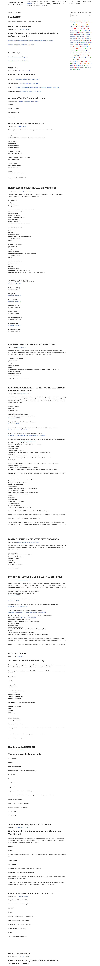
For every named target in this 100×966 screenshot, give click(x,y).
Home (9, 12)
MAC (73, 1)
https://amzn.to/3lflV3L (14, 424)
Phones (36, 3)
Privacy (49, 3)
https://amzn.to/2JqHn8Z (14, 301)
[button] (79, 3)
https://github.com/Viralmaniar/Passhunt (18, 61)
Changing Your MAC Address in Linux (26, 98)
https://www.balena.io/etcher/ (28, 441)
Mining (78, 1)
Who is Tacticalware (32, 1)
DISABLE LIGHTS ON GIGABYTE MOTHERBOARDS (33, 539)
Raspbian (64, 3)
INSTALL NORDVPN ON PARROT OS (26, 123)
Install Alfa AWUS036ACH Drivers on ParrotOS (31, 893)
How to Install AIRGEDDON (21, 747)
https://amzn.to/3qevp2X (14, 295)
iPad (64, 1)
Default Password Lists (19, 26)
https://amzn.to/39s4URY (14, 325)
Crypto (53, 1)
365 (41, 1)
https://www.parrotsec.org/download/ (17, 429)
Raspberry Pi (56, 3)
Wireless (29, 5)
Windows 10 (37, 5)
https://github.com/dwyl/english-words (28, 83)
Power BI (42, 3)
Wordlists (13, 68)
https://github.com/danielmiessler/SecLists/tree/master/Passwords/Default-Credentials (30, 40)
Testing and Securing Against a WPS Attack (29, 824)
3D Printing (46, 1)
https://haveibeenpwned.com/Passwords (30, 91)
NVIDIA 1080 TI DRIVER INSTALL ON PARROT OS (32, 188)
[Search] (90, 15)
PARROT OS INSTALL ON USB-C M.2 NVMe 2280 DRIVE (35, 577)
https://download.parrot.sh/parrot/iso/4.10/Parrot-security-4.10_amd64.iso (27, 435)
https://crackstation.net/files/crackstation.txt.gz (27, 79)
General (59, 1)
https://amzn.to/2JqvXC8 (14, 283)
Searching (71, 3)
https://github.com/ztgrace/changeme (17, 57)
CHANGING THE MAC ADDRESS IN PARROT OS (31, 344)
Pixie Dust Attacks (17, 653)
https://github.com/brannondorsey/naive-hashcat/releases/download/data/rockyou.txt (37, 87)
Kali (69, 1)
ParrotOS (29, 3)
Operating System (86, 1)
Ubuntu (84, 3)
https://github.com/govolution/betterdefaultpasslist (21, 44)
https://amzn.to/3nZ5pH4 (14, 418)
